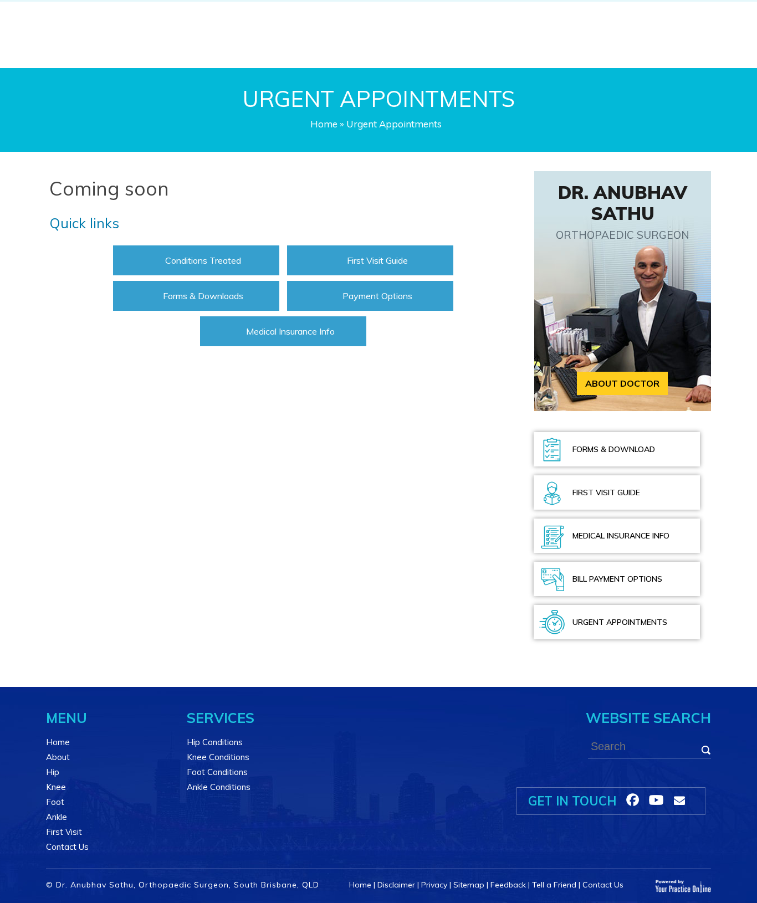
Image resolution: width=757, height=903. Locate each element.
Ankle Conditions (218, 787)
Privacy (434, 885)
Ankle (56, 817)
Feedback (508, 885)
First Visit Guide (377, 260)
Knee (56, 787)
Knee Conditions (218, 757)
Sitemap (468, 885)
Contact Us (67, 847)
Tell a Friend (554, 885)
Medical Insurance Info (290, 331)
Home (323, 124)
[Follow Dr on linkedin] (656, 800)
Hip (52, 772)
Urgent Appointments (619, 622)
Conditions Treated (203, 260)
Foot (55, 802)
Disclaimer (396, 885)
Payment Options (377, 295)
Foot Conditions (217, 772)
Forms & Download (613, 449)
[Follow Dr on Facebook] (633, 800)
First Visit (64, 832)
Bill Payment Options (617, 579)
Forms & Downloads (203, 295)
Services (220, 717)
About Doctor (622, 383)
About (58, 757)
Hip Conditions (215, 742)
